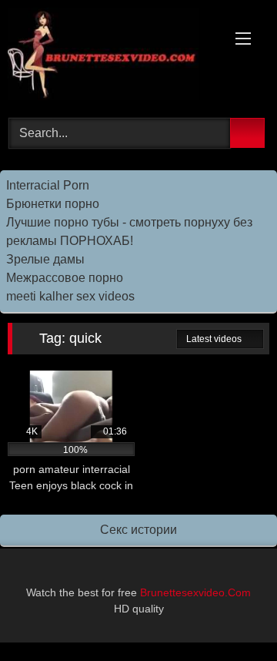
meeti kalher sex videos (70, 296)
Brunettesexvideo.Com (194, 592)
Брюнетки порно (52, 203)
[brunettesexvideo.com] (113, 57)
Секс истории (138, 529)
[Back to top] (230, 615)
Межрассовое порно (64, 277)
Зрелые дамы (45, 259)
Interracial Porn (47, 185)
